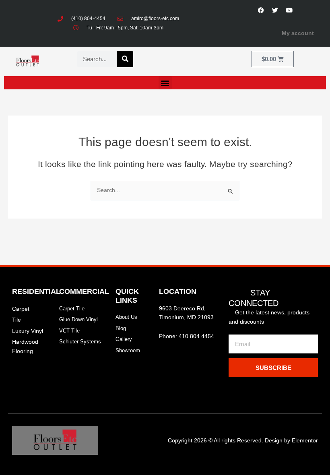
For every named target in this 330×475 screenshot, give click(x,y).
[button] (165, 82)
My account (298, 33)
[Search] (125, 59)
